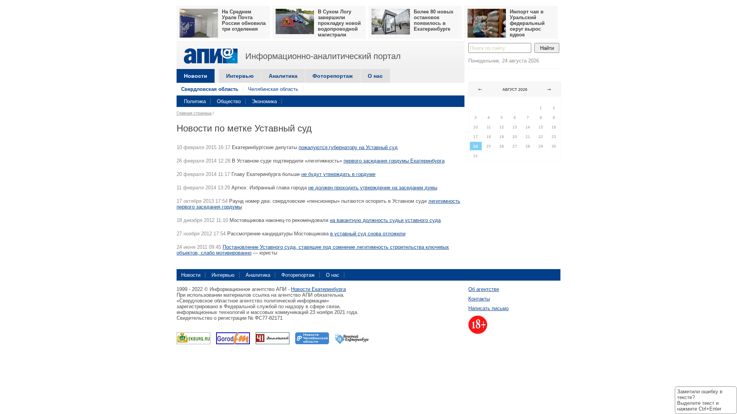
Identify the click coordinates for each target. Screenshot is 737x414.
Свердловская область (209, 89)
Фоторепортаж (332, 76)
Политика (195, 101)
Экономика (264, 101)
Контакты (479, 299)
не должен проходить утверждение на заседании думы (372, 188)
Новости (195, 76)
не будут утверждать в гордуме (338, 174)
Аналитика (283, 76)
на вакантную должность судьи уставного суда (385, 220)
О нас (375, 76)
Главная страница (194, 113)
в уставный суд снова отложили (367, 234)
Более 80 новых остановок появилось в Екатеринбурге (433, 20)
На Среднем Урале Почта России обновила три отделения (244, 20)
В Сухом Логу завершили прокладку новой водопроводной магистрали (339, 23)
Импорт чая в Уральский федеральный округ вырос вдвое (527, 23)
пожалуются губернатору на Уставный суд (348, 147)
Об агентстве (483, 289)
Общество (229, 101)
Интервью (240, 76)
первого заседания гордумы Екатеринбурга (394, 161)
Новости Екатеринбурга (318, 289)
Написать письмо (488, 308)
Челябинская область (273, 89)
